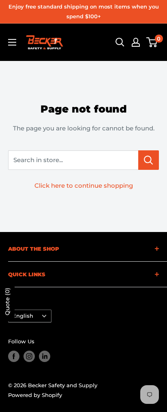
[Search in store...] (148, 160)
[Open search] (120, 42)
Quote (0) (7, 301)
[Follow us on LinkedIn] (44, 356)
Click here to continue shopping (83, 185)
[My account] (136, 42)
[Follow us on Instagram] (29, 356)
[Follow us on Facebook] (13, 356)
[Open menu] (12, 42)
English (23, 316)
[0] (152, 42)
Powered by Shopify (35, 395)
